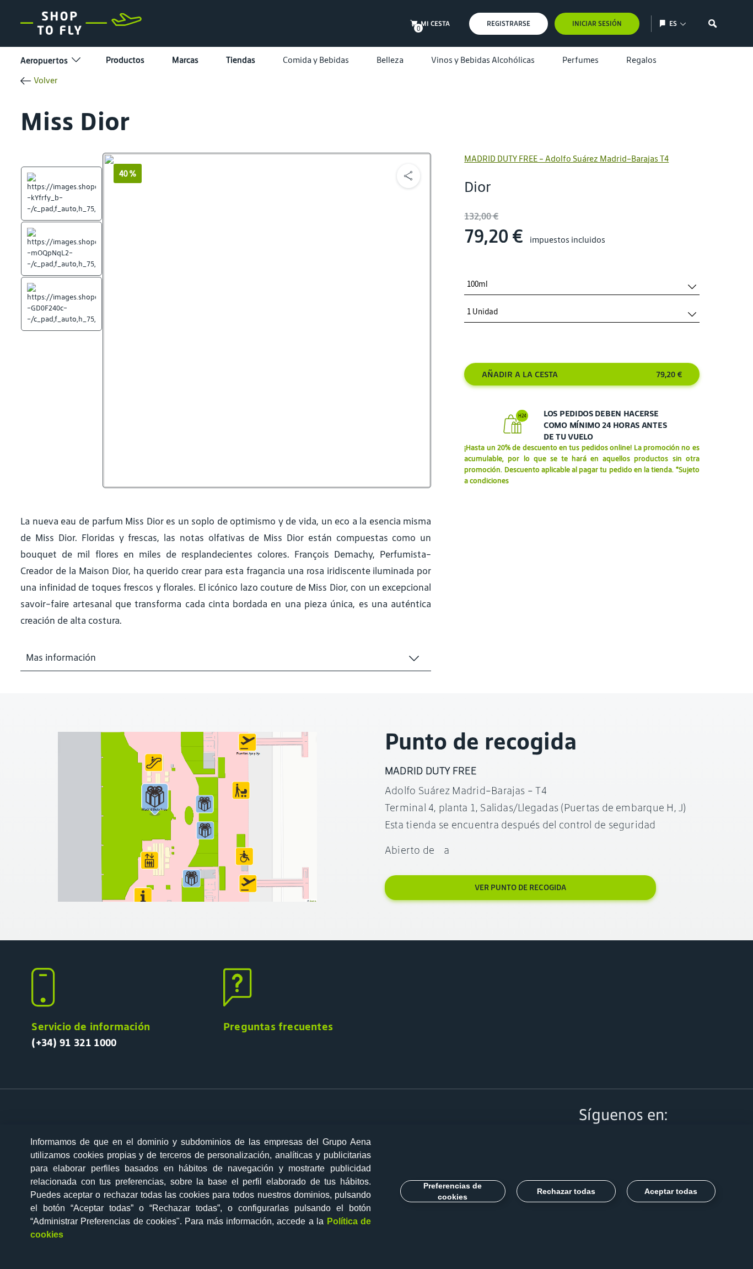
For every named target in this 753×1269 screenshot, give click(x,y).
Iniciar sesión (597, 23)
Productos (125, 60)
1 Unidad (482, 312)
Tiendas (240, 60)
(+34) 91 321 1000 (73, 1042)
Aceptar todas (670, 1191)
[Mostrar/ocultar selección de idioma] (664, 23)
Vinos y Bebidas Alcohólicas (483, 60)
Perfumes (580, 60)
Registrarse (508, 23)
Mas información (61, 657)
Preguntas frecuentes (278, 1026)
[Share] (408, 176)
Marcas (185, 60)
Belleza (390, 60)
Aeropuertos (44, 60)
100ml (477, 284)
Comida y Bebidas (316, 60)
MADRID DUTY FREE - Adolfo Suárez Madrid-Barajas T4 (566, 158)
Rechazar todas (566, 1191)
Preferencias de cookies (452, 1191)
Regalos (641, 60)
